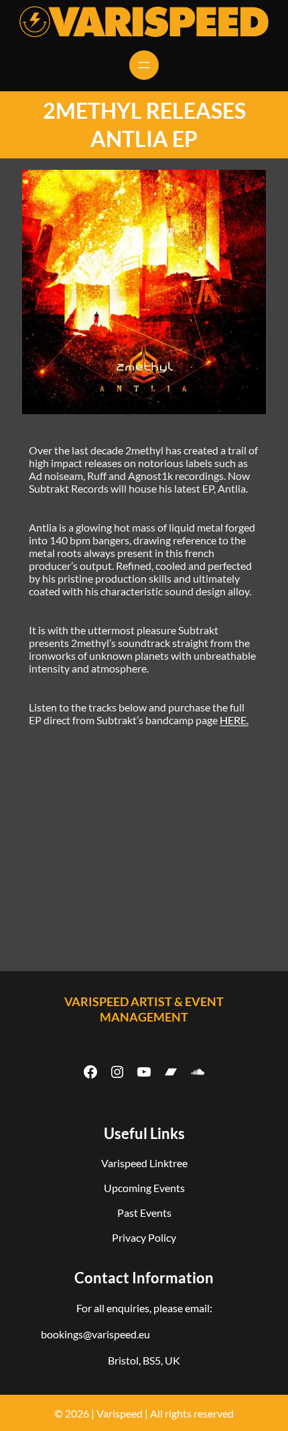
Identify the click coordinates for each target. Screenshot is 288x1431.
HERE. (234, 719)
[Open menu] (144, 65)
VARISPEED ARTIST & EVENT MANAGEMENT (144, 1009)
